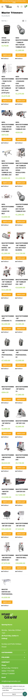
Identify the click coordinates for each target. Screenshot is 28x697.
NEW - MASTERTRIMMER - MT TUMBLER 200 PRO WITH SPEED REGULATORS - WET (21, 168)
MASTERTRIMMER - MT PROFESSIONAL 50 (21, 353)
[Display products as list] (25, 21)
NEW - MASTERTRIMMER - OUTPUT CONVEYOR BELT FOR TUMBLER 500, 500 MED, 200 (7, 168)
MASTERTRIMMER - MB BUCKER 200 (21, 457)
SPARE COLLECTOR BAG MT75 (6, 40)
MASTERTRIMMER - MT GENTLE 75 (21, 389)
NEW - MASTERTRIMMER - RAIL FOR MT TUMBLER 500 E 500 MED (7, 126)
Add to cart (7, 55)
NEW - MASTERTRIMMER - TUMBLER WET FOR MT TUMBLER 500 (21, 42)
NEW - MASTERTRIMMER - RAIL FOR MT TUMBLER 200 (21, 125)
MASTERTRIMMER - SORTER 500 (21, 490)
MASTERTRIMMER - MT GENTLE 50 (7, 423)
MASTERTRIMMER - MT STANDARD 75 (7, 318)
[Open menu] (2, 6)
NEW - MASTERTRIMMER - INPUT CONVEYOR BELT (7, 208)
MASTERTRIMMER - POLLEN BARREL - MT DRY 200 (7, 246)
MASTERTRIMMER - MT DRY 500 (21, 525)
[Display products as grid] (23, 21)
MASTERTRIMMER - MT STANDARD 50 (21, 318)
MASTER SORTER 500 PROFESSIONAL (7, 592)
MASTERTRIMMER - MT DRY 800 (7, 525)
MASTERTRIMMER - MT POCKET (7, 388)
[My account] (21, 7)
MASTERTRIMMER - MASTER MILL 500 (21, 557)
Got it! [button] (14, 694)
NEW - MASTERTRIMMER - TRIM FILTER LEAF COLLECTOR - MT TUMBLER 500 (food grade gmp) (7, 85)
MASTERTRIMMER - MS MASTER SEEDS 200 (7, 557)
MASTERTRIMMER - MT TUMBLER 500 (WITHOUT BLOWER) (21, 246)
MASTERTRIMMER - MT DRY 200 (21, 422)
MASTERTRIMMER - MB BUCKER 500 (7, 457)
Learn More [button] (5, 690)
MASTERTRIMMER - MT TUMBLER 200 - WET (21, 282)
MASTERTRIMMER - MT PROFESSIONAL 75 (7, 353)
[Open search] (18, 6)
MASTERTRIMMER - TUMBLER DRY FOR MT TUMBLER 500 (21, 207)
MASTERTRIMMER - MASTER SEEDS (7, 491)
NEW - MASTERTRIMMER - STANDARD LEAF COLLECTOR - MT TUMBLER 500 (21, 83)
